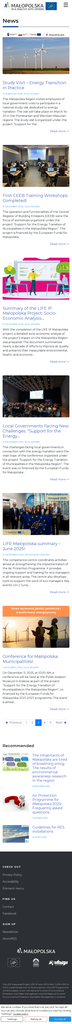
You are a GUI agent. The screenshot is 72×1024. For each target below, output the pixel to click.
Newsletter (10, 932)
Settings (12, 1019)
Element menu (13, 888)
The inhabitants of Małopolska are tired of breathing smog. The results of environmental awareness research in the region (49, 768)
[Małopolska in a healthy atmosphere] (36, 6)
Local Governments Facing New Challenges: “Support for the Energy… (36, 431)
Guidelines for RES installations (48, 829)
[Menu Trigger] (66, 5)
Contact (8, 906)
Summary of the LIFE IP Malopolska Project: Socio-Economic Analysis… (30, 313)
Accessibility (11, 881)
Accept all (60, 1019)
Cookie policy (20, 1014)
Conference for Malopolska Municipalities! (30, 659)
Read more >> (59, 131)
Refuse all (36, 1019)
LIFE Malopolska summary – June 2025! (32, 546)
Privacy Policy (12, 874)
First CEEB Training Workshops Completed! (35, 198)
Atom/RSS (10, 938)
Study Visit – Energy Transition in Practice (34, 85)
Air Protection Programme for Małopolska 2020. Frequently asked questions (47, 803)
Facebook (9, 913)
